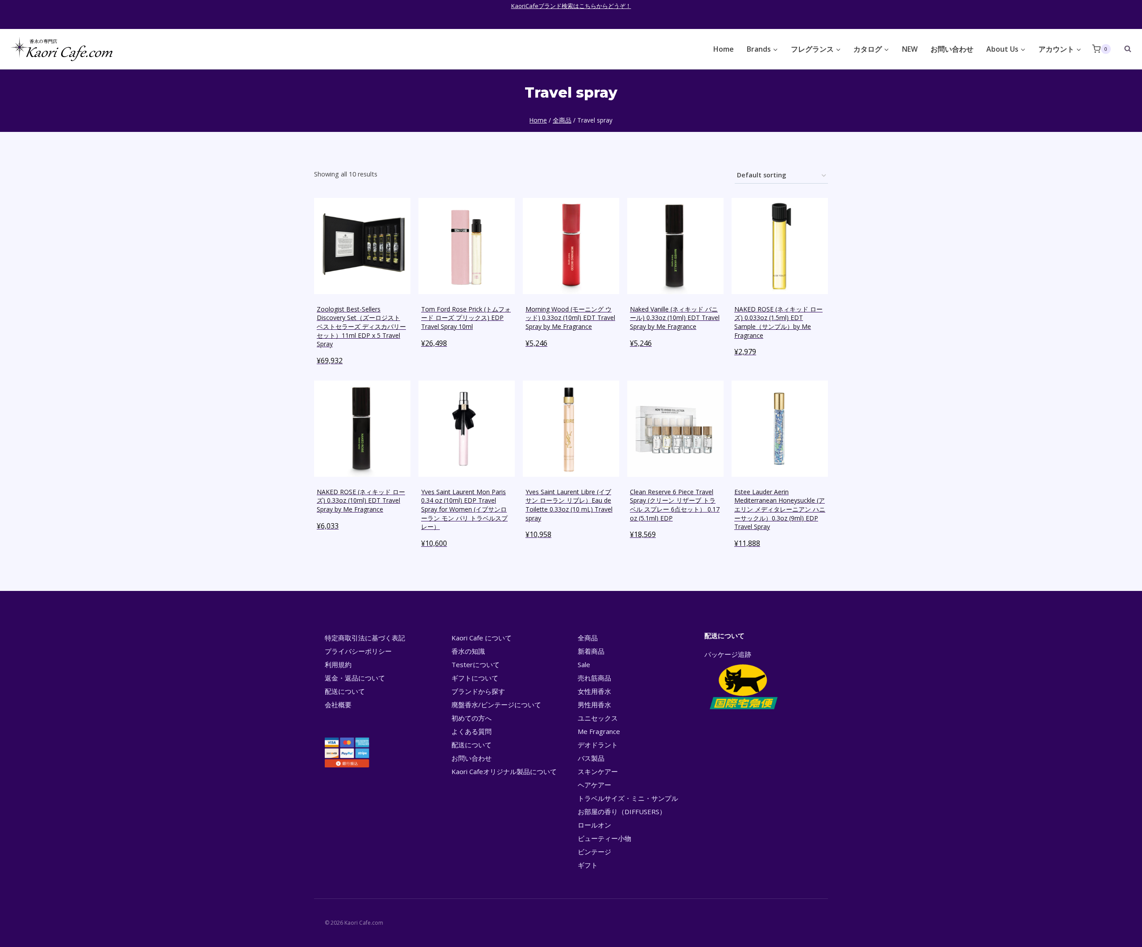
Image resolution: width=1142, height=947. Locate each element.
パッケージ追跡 (727, 654)
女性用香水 (594, 691)
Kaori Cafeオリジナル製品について (504, 771)
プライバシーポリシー (358, 651)
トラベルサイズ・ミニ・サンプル (628, 798)
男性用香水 (594, 704)
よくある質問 (471, 731)
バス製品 (591, 758)
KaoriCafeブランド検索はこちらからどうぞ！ (571, 6)
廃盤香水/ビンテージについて (496, 704)
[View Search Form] (1123, 49)
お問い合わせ (952, 49)
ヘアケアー (594, 784)
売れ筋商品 (594, 677)
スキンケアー (598, 771)
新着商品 (591, 651)
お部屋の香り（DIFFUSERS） (622, 811)
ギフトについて (474, 677)
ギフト (588, 865)
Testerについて (475, 664)
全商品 (588, 637)
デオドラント (598, 744)
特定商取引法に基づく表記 (365, 637)
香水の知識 (468, 651)
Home (723, 49)
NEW (910, 49)
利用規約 (338, 664)
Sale (584, 664)
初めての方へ (471, 717)
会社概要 (338, 704)
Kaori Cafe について (481, 637)
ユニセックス (598, 717)
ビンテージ (594, 851)
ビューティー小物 (604, 838)
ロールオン (594, 824)
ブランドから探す (478, 691)
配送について (345, 691)
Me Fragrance (599, 731)
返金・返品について (355, 677)
